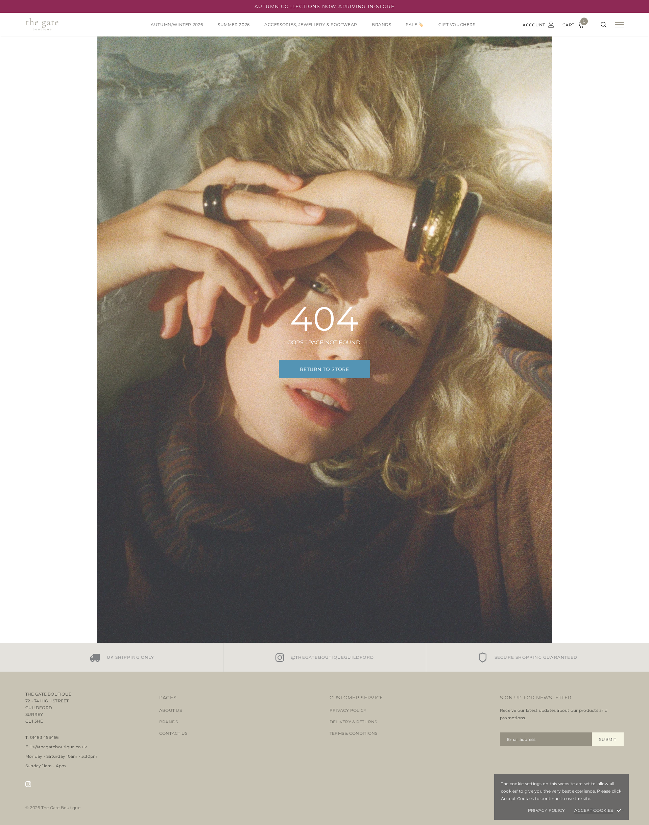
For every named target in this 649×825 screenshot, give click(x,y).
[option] (121, 657)
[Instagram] (28, 784)
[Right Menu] (619, 25)
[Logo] (77, 24)
